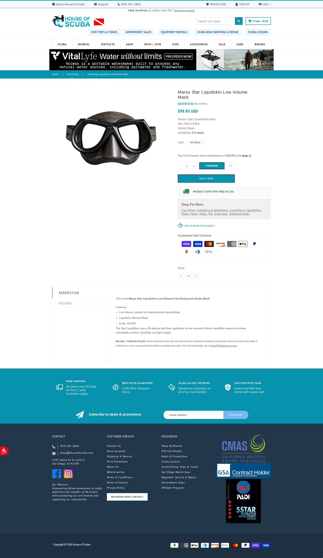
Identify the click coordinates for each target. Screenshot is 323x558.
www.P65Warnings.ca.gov (223, 346)
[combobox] (215, 21)
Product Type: (185, 119)
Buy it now (206, 178)
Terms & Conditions (120, 477)
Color (181, 142)
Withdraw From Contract (127, 496)
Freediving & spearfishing (213, 210)
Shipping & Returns (119, 456)
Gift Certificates (172, 451)
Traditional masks (239, 214)
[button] (185, 103)
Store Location (116, 451)
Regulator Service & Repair (179, 477)
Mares (194, 214)
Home (55, 74)
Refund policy (116, 472)
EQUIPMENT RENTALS (174, 32)
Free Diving (73, 74)
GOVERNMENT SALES (138, 32)
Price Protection (117, 461)
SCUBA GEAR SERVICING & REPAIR (217, 32)
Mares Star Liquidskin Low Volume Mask (108, 74)
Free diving (189, 210)
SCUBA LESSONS (258, 32)
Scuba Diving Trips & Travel (180, 466)
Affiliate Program (173, 487)
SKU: (181, 123)
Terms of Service (117, 482)
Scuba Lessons (171, 461)
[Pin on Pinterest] (196, 276)
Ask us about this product (199, 225)
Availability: (185, 132)
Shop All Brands (172, 446)
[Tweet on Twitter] (189, 276)
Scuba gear (221, 214)
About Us (113, 466)
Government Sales (173, 482)
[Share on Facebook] (181, 276)
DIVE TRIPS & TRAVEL (104, 32)
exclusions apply (184, 10)
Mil (210, 214)
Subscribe (236, 414)
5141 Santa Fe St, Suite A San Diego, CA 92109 (68, 461)
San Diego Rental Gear (176, 472)
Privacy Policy (116, 487)
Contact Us (114, 446)
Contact (58, 436)
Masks (203, 214)
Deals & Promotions (174, 456)
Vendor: (182, 128)
